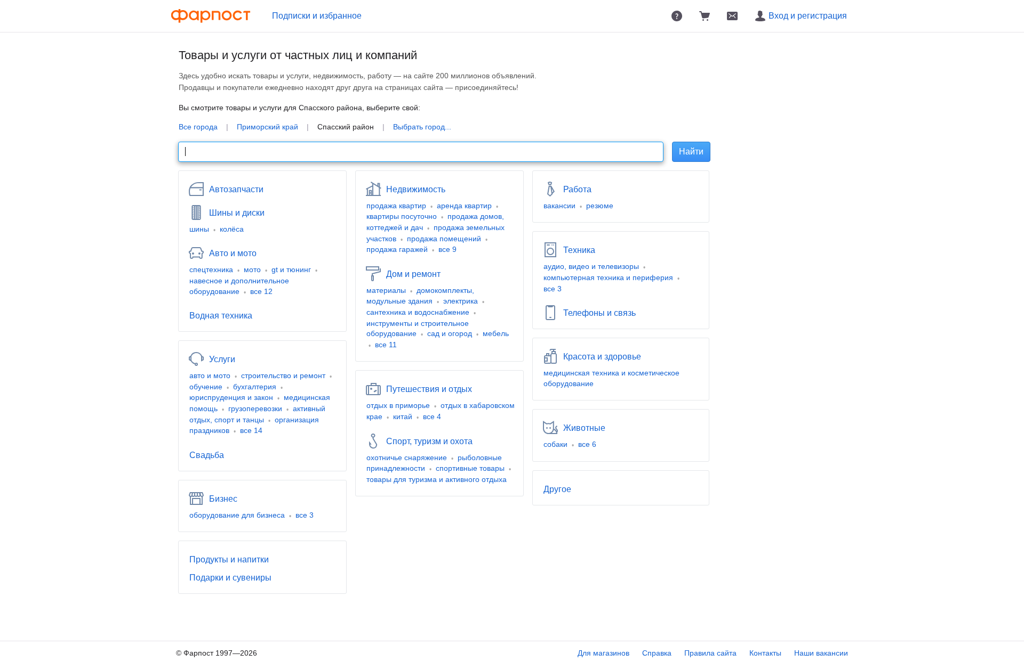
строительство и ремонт (283, 375)
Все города (198, 126)
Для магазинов (603, 653)
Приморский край (267, 126)
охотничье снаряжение (406, 457)
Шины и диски (237, 212)
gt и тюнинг (291, 269)
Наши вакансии (821, 653)
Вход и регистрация (808, 15)
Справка (656, 653)
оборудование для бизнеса (237, 515)
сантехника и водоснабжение (417, 312)
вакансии (559, 205)
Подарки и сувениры (230, 577)
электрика (460, 301)
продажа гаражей (397, 249)
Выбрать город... (422, 126)
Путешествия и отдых (429, 389)
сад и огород (449, 333)
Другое (557, 489)
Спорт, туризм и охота (429, 441)
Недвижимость (415, 189)
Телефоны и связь (599, 312)
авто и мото (209, 375)
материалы (386, 290)
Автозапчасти (236, 189)
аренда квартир (464, 205)
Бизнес (223, 498)
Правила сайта (710, 653)
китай (402, 416)
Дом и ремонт (413, 274)
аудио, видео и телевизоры (591, 266)
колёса (232, 229)
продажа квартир (396, 205)
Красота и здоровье (602, 356)
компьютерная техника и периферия (608, 277)
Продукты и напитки (229, 559)
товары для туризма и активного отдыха (436, 479)
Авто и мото (233, 253)
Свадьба (206, 455)
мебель (496, 333)
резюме (599, 205)
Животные (584, 427)
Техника (579, 250)
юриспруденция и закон (231, 397)
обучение (205, 386)
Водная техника (220, 315)
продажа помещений (444, 238)
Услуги (222, 359)
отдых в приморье (398, 405)
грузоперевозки (255, 408)
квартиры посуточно (401, 216)
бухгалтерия (254, 386)
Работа (577, 189)
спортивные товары (470, 468)
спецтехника (211, 269)
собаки (555, 444)
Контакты (765, 653)
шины (199, 229)
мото (252, 269)
